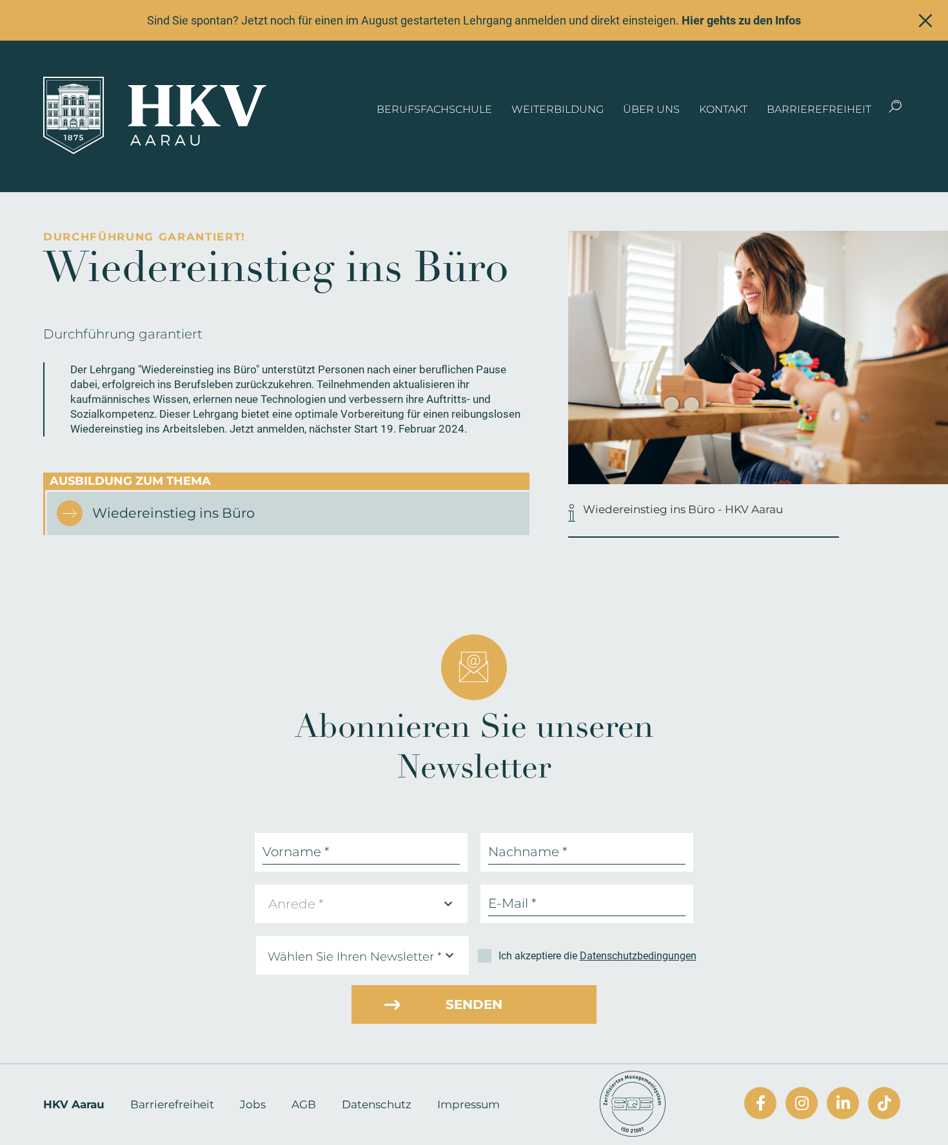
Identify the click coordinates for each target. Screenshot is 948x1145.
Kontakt (723, 109)
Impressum (468, 1104)
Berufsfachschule (434, 109)
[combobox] (361, 904)
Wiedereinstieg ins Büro (173, 513)
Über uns (651, 109)
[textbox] (300, 903)
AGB (303, 1104)
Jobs (253, 1104)
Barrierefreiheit (819, 109)
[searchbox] (366, 957)
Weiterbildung (557, 109)
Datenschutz (376, 1104)
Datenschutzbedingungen (638, 956)
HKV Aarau (73, 1104)
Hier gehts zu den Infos (741, 20)
